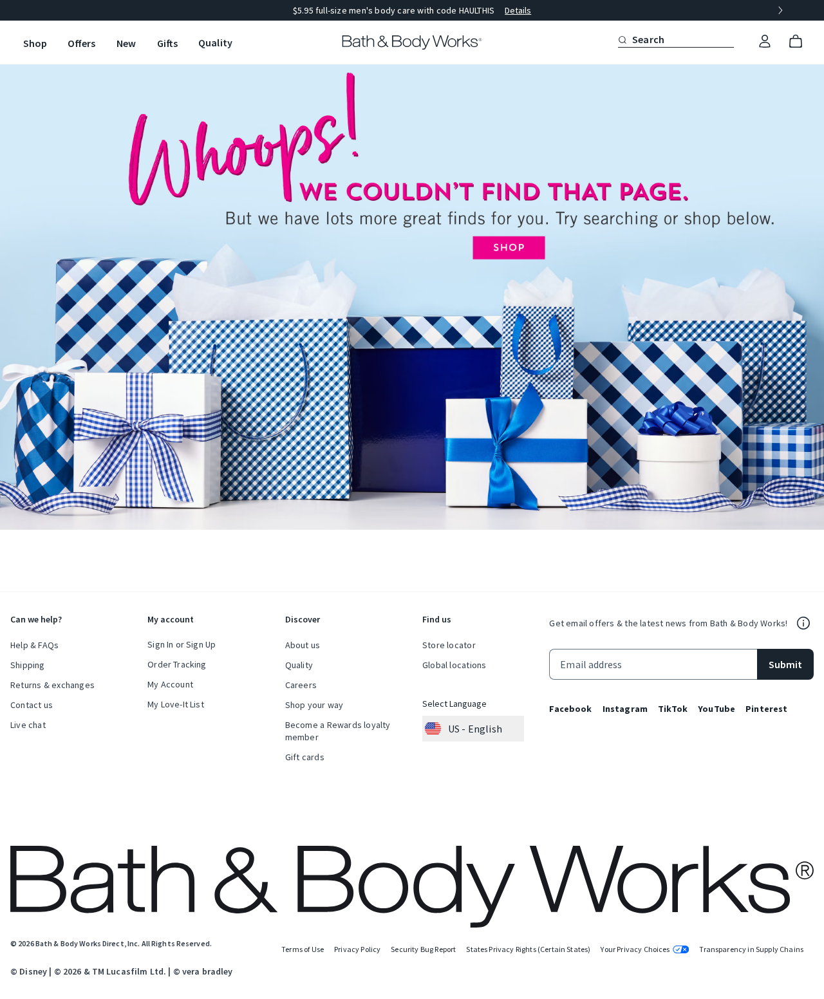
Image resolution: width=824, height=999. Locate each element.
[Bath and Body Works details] (803, 623)
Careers (301, 685)
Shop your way (314, 705)
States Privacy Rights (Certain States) (528, 949)
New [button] (126, 43)
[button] (622, 39)
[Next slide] (780, 10)
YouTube (716, 708)
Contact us (31, 705)
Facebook (570, 708)
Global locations (454, 665)
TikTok (673, 708)
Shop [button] (35, 43)
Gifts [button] (167, 43)
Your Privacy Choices (635, 949)
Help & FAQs (34, 645)
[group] (412, 10)
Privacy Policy (357, 949)
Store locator (449, 645)
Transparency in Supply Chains (751, 949)
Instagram (625, 708)
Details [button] (518, 10)
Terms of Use (302, 949)
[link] (764, 41)
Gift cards (304, 757)
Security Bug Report (423, 949)
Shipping (27, 665)
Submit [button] (785, 664)
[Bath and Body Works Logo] (412, 42)
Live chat (28, 725)
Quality (299, 665)
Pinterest (766, 708)
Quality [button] (215, 42)
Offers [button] (81, 43)
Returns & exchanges (52, 685)
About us (303, 645)
